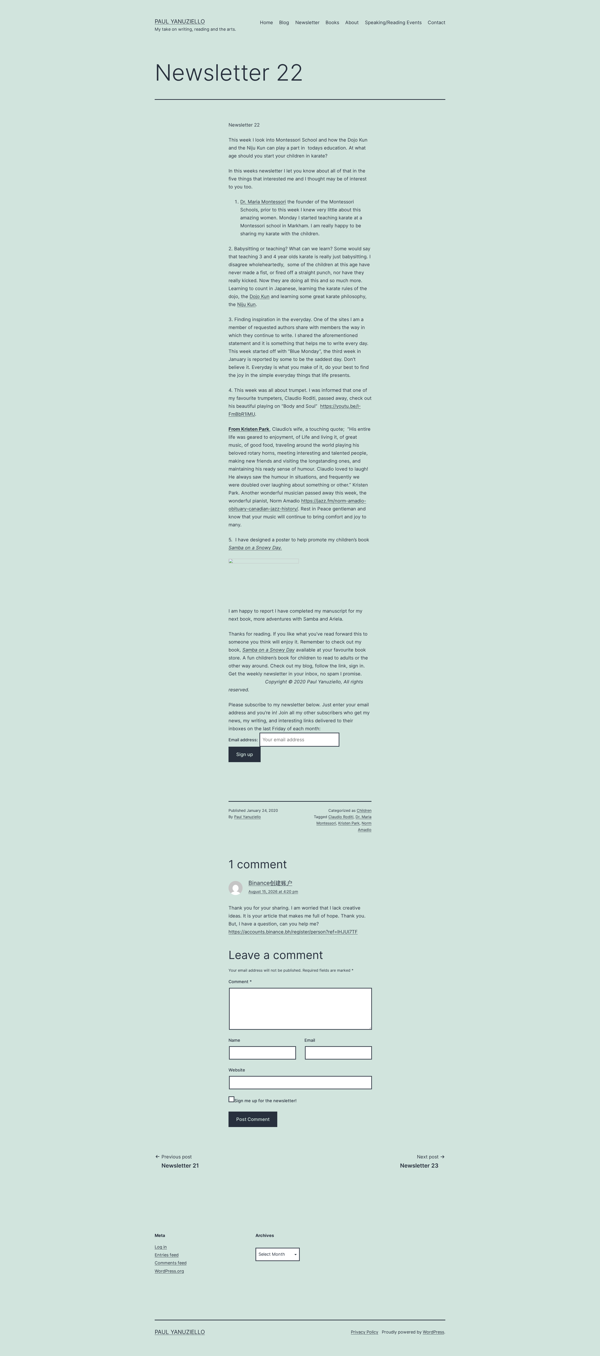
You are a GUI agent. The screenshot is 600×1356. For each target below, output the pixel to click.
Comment (240, 981)
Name (234, 1040)
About (352, 22)
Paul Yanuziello (180, 21)
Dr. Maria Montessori (263, 202)
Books (332, 22)
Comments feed (171, 1262)
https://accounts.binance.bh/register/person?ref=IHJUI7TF (293, 932)
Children (364, 810)
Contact (436, 22)
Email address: (244, 739)
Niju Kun (246, 304)
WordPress (433, 1332)
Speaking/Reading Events (393, 22)
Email (309, 1040)
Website (237, 1070)
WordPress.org (169, 1271)
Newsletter (307, 22)
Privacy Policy (364, 1332)
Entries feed (167, 1254)
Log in (161, 1246)
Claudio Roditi (340, 816)
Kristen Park (349, 823)
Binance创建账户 (270, 883)
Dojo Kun (260, 296)
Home (266, 22)
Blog (284, 22)
